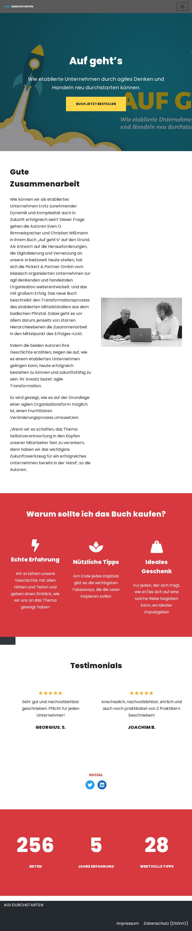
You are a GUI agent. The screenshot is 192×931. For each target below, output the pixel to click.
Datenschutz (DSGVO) (166, 923)
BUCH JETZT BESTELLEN (96, 104)
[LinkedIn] (102, 784)
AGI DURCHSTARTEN (23, 905)
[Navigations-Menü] (182, 6)
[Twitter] (90, 784)
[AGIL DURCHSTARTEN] (19, 6)
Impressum (127, 923)
